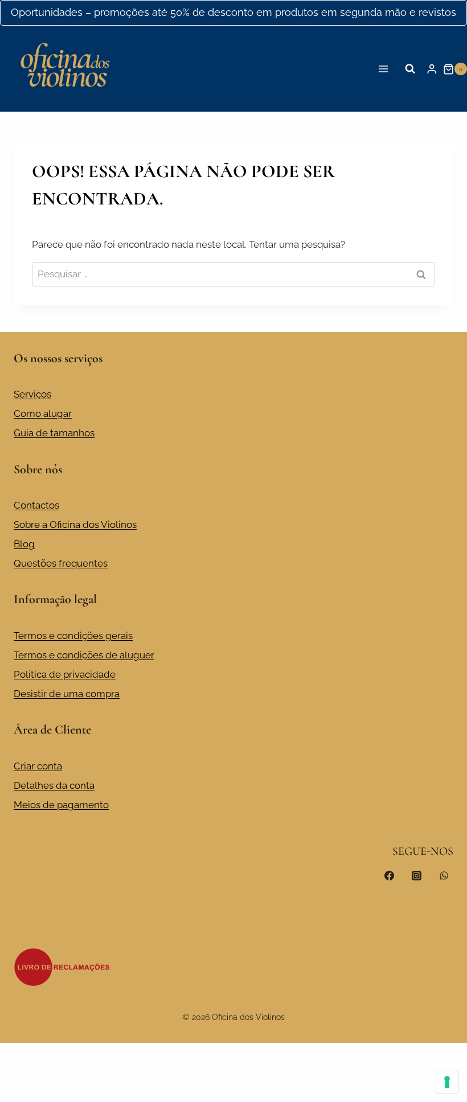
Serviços (32, 394)
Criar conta (38, 766)
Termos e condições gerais (73, 635)
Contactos (36, 505)
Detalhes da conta (54, 785)
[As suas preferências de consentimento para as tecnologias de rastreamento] (447, 1082)
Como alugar (43, 413)
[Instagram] (416, 875)
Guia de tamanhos (54, 433)
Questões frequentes (61, 563)
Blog (24, 544)
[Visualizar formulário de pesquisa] (410, 69)
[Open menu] (383, 69)
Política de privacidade (65, 674)
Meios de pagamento (61, 804)
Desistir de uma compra (67, 693)
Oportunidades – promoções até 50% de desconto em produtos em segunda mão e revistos (233, 12)
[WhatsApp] (443, 875)
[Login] (431, 69)
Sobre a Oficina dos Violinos (75, 524)
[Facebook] (389, 875)
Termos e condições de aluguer (84, 655)
